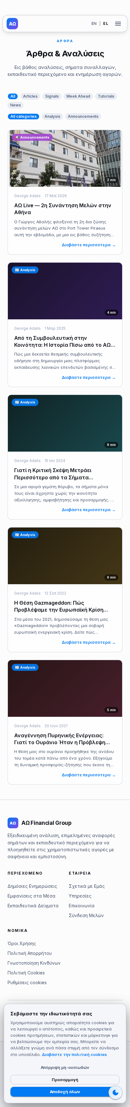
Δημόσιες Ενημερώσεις (32, 886)
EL (105, 23)
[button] (13, 96)
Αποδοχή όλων (65, 1091)
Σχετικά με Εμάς (87, 886)
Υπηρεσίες (80, 896)
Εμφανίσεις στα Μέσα (32, 896)
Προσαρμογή (65, 1079)
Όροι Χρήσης (22, 943)
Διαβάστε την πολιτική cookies (74, 1054)
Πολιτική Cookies (26, 972)
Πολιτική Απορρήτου (30, 953)
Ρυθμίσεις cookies (27, 982)
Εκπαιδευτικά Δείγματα (33, 905)
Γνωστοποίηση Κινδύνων (34, 963)
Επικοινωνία (82, 905)
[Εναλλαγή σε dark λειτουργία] (115, 1092)
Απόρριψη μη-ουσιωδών (65, 1067)
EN (94, 23)
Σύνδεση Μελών (86, 915)
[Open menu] (118, 23)
